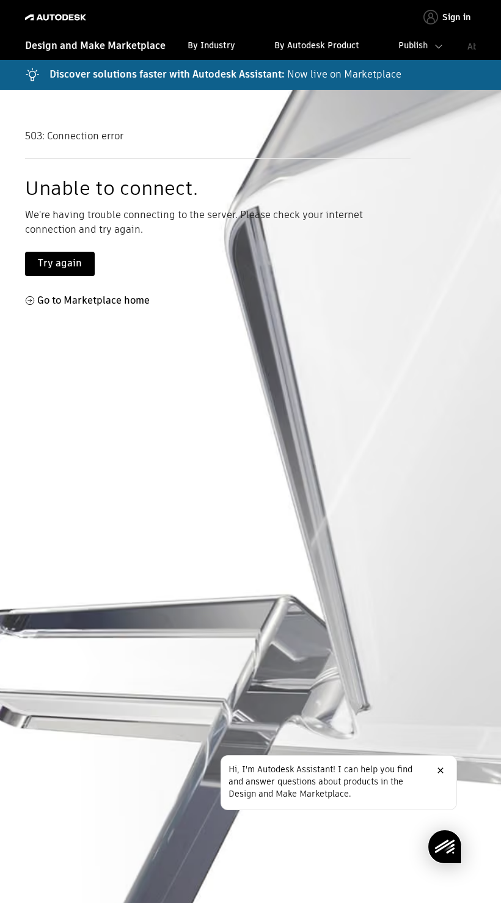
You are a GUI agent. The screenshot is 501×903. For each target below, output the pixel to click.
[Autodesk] (57, 17)
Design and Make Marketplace (95, 45)
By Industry (211, 45)
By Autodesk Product (316, 45)
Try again (60, 263)
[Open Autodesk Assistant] (445, 847)
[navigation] (250, 47)
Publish (413, 45)
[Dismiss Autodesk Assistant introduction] (440, 770)
